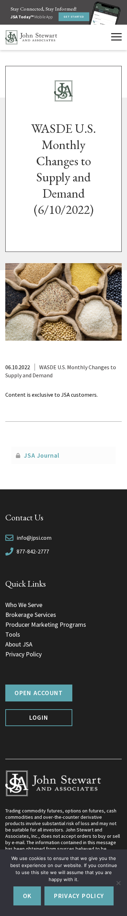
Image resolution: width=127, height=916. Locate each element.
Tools (12, 634)
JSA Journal (42, 455)
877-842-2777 (33, 551)
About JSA (18, 644)
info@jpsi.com (34, 537)
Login (39, 717)
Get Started (74, 16)
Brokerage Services (30, 615)
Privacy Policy (23, 654)
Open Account (38, 693)
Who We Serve (23, 605)
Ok (27, 896)
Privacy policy (79, 896)
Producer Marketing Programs (45, 624)
